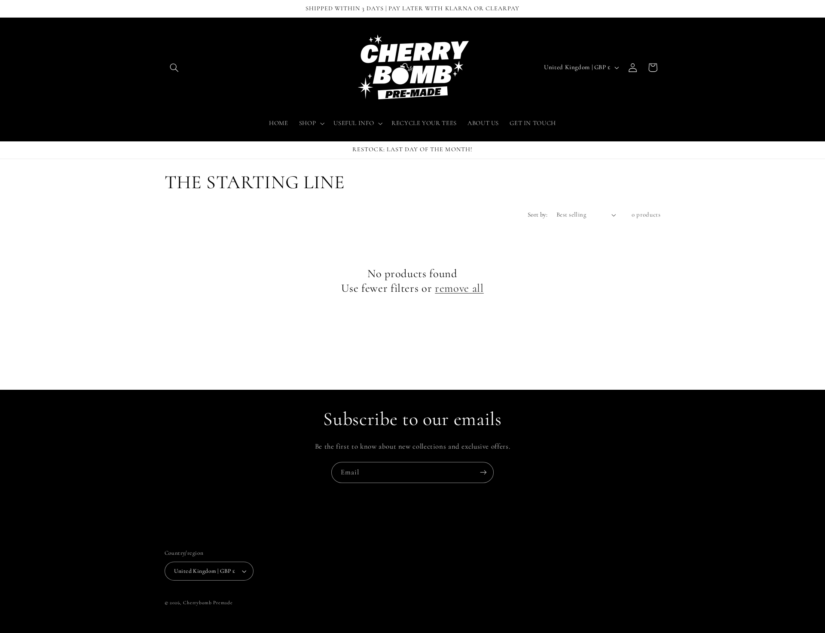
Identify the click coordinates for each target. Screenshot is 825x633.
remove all (459, 288)
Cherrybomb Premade (207, 602)
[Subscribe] (483, 472)
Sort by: (537, 214)
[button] (174, 67)
